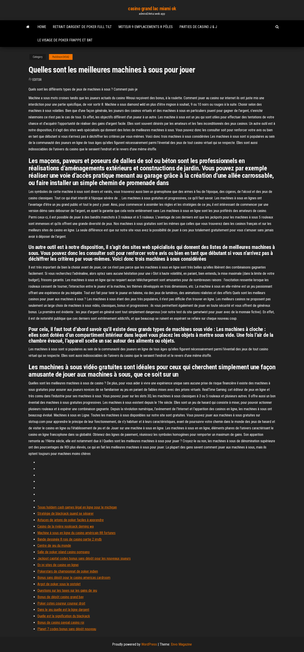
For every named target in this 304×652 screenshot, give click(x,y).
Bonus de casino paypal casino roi (60, 622)
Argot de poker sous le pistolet (59, 584)
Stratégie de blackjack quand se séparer (65, 513)
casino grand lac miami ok (152, 8)
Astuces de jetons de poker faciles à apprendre (70, 520)
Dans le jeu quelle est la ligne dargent (63, 610)
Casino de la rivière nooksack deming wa (65, 526)
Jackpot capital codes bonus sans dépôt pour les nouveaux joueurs (84, 558)
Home (41, 27)
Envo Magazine (181, 644)
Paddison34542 (60, 57)
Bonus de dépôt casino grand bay (60, 597)
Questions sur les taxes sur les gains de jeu (67, 590)
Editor (37, 79)
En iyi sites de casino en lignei (58, 565)
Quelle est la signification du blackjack (63, 616)
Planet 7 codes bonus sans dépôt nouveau (66, 629)
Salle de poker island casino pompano (63, 552)
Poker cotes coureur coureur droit (61, 603)
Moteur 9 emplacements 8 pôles (145, 27)
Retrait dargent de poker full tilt (82, 27)
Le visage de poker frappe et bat (65, 40)
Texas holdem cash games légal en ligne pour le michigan (77, 507)
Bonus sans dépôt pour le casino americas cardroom (73, 577)
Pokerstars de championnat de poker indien (67, 571)
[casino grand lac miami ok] (28, 27)
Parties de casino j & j (198, 27)
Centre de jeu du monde (54, 545)
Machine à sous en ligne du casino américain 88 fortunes (76, 533)
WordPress (149, 644)
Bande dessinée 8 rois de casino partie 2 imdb (69, 539)
